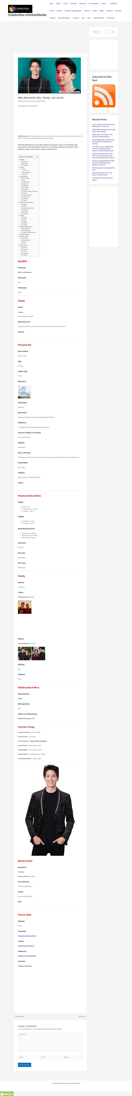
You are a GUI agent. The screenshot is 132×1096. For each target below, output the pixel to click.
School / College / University (30, 191)
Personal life (23, 176)
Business (110, 11)
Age (24, 180)
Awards (25, 174)
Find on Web (23, 245)
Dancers (59, 11)
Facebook (25, 249)
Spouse (25, 217)
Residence (25, 189)
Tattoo (25, 200)
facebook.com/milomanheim (27, 936)
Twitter (25, 251)
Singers (58, 3)
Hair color (25, 213)
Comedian (113, 3)
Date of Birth (26, 178)
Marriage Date (26, 230)
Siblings (25, 223)
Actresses (73, 3)
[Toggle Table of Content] (36, 157)
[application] (107, 3)
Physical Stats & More (26, 202)
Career (22, 167)
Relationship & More (26, 226)
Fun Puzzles (110, 18)
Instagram (25, 253)
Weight (25, 206)
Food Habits (26, 196)
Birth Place (26, 187)
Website (25, 247)
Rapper (101, 11)
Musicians (82, 3)
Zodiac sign (26, 182)
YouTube (25, 255)
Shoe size (25, 209)
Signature (25, 184)
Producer (52, 18)
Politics (51, 11)
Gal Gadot (43, 741)
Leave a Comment (23, 101)
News (89, 18)
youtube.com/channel (25, 966)
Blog (83, 18)
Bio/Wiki (22, 159)
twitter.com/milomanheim (26, 946)
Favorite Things (24, 234)
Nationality (26, 185)
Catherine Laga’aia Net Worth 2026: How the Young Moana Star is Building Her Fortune (103, 163)
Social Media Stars (64, 18)
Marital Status (26, 228)
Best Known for (27, 172)
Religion (25, 193)
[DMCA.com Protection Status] (6, 1093)
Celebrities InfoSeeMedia (27, 15)
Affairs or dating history (29, 232)
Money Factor (24, 236)
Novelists (118, 11)
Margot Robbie (35, 741)
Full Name (24, 161)
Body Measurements (28, 208)
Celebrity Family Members (73, 11)
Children (25, 224)
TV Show (27, 171)
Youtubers (76, 18)
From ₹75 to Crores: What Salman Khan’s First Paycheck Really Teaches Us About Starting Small (103, 149)
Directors (87, 11)
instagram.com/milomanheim (27, 956)
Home (51, 3)
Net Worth (25, 238)
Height (24, 204)
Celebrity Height (99, 18)
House (24, 242)
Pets (24, 243)
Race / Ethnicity (28, 195)
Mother (25, 221)
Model (95, 11)
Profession (25, 165)
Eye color (25, 211)
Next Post (83, 1016)
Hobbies (25, 198)
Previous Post (19, 1016)
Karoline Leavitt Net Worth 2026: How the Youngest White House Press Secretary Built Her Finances (103, 156)
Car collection (26, 240)
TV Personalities (94, 3)
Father (24, 219)
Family (22, 215)
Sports (104, 3)
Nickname (25, 163)
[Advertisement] (50, 40)
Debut (24, 169)
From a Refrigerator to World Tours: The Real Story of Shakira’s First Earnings (103, 142)
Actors (66, 3)
